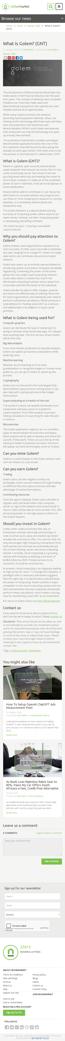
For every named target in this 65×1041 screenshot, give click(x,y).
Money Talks (34, 25)
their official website (48, 601)
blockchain (35, 650)
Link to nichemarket (12, 1002)
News (20, 25)
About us (7, 985)
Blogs (35, 978)
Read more (11, 735)
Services (7, 981)
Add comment (52, 861)
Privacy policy (39, 974)
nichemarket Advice (39, 715)
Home (9, 25)
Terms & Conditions (13, 974)
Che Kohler (51, 49)
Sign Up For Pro (14, 1012)
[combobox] (32, 914)
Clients (35, 981)
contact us (56, 616)
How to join (9, 998)
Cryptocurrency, (19, 650)
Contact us (37, 985)
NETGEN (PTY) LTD (40, 1038)
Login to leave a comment (49, 832)
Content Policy (39, 989)
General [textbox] (9, 914)
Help (5, 989)
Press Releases (36, 796)
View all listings (10, 978)
